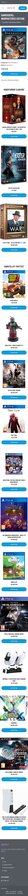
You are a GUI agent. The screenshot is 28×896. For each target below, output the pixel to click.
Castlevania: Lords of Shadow (14, 772)
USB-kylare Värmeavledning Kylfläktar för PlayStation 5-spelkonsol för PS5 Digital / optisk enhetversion (14, 819)
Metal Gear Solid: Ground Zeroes (14, 634)
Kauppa (23, 8)
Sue (5, 861)
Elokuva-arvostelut (9, 867)
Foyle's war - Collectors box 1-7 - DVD (14, 243)
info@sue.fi (4, 2)
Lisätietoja (14, 74)
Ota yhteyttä (13, 891)
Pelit (9, 62)
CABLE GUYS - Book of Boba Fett (14, 345)
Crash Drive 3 (14, 300)
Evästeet (20, 891)
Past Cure (14, 435)
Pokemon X (14, 723)
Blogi (5, 870)
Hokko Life (14, 582)
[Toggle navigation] (3, 8)
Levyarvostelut (8, 864)
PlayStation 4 (14, 62)
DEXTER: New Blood (14, 188)
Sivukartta (20, 893)
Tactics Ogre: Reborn (14, 390)
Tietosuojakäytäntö (10, 893)
